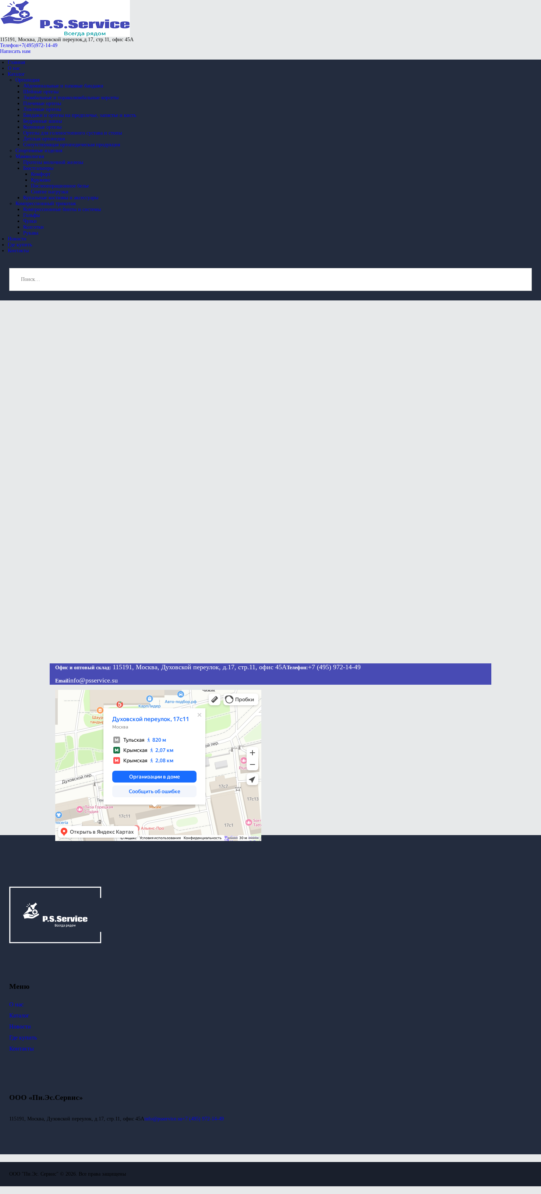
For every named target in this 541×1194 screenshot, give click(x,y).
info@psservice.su (93, 680)
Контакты (21, 1048)
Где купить (23, 1037)
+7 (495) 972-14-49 (334, 667)
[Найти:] (270, 279)
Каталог (19, 1015)
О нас (16, 1004)
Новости (20, 1026)
